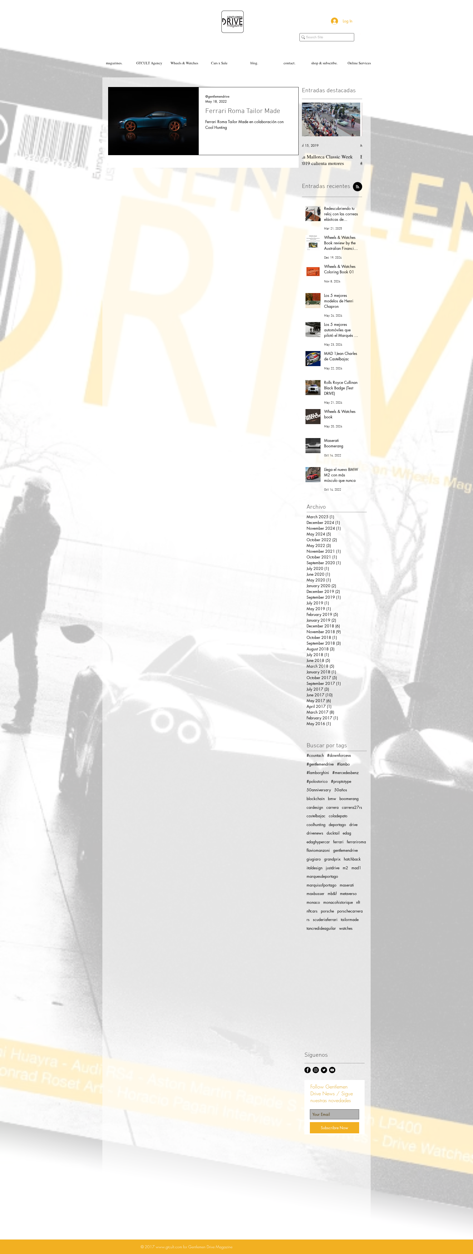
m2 (345, 867)
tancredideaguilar (321, 928)
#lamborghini (318, 772)
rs (308, 919)
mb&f (332, 893)
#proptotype (341, 781)
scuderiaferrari (325, 919)
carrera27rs (352, 807)
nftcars (312, 911)
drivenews (315, 833)
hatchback (352, 859)
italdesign (314, 867)
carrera (332, 807)
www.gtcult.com (169, 1246)
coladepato (338, 815)
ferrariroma (356, 841)
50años (340, 789)
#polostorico (317, 781)
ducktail (333, 833)
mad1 (356, 867)
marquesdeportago (322, 876)
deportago (337, 824)
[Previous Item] (310, 119)
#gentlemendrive (320, 764)
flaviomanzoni (318, 850)
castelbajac (316, 815)
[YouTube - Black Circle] (332, 1070)
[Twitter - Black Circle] (324, 1070)
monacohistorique (338, 902)
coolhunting (316, 824)
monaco (313, 902)
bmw (332, 798)
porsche (327, 911)
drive (353, 824)
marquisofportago (321, 885)
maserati (347, 885)
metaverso (348, 893)
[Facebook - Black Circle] (307, 1070)
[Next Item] (353, 119)
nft (358, 902)
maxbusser (315, 893)
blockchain (316, 798)
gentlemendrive (345, 850)
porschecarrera (350, 911)
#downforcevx (339, 755)
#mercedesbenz (345, 772)
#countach (315, 755)
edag (347, 833)
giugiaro (314, 859)
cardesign (315, 807)
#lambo (343, 764)
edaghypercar (318, 841)
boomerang (349, 798)
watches (346, 928)
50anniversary (319, 789)
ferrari (338, 841)
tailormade (350, 919)
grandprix (332, 859)
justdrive (332, 867)
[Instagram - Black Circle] (316, 1070)
